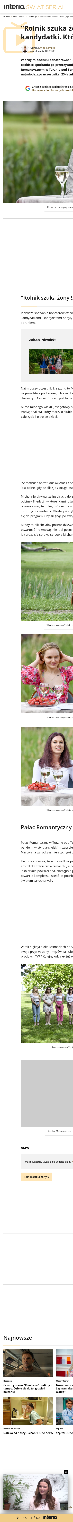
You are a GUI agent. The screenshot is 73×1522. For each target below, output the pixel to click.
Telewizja (32, 16)
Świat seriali (19, 16)
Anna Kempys (47, 47)
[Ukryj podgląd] (66, 1472)
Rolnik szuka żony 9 (36, 1177)
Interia (6, 16)
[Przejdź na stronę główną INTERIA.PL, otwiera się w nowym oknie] (14, 6)
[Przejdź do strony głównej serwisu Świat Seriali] (46, 6)
